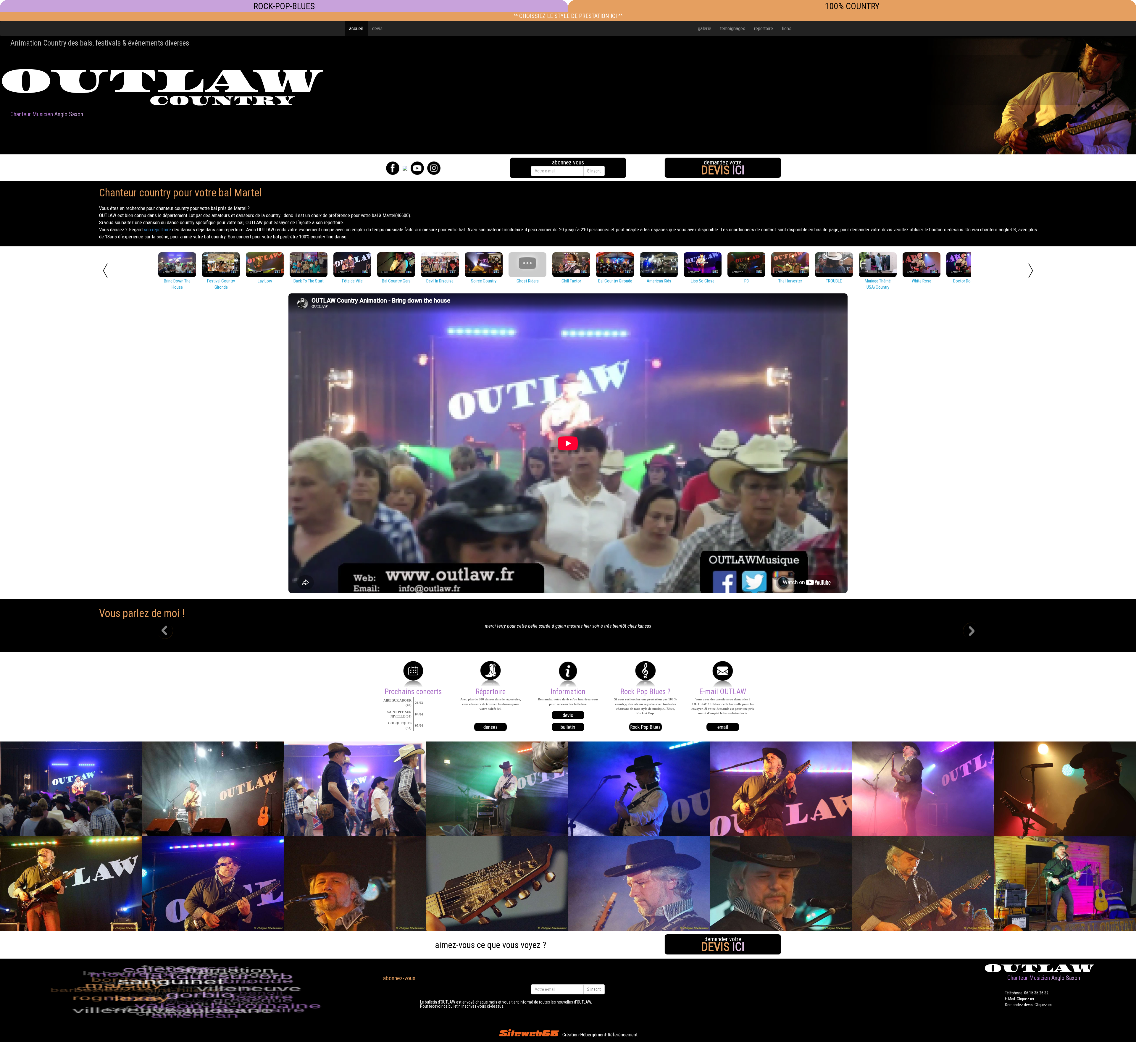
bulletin (568, 727)
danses (490, 727)
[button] (169, 631)
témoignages (732, 28)
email (722, 727)
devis (377, 28)
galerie (704, 28)
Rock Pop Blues (645, 727)
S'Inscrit (594, 171)
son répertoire (157, 229)
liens (786, 28)
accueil (356, 28)
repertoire (763, 28)
